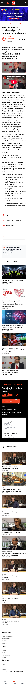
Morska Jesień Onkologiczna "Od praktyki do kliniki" (12, 250)
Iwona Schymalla (11, 37)
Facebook (4, 667)
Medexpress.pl (6, 24)
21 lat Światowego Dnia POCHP (11, 532)
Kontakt (4, 657)
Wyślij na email (10, 225)
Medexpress (6, 632)
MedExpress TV (16, 24)
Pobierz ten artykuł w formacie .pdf (15, 215)
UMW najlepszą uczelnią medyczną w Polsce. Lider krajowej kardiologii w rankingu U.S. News (12, 327)
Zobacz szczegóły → (8, 256)
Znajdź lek (4, 641)
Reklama (4, 650)
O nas (4, 646)
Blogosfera (4, 643)
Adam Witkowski (15, 235)
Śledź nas (5, 660)
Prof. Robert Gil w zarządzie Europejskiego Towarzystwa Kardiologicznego (10, 372)
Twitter (3, 664)
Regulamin (4, 406)
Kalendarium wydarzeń (7, 636)
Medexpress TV (6, 638)
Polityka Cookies (6, 655)
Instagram (4, 669)
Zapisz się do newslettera (13, 220)
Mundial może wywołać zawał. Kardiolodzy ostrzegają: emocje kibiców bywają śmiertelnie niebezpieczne (13, 350)
